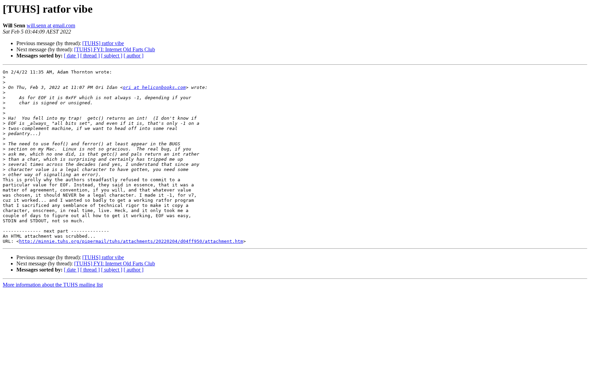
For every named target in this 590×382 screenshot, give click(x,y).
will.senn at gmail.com (51, 25)
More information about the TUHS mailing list (53, 285)
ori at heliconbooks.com (154, 87)
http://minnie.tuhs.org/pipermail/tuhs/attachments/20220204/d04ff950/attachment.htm (131, 241)
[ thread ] (90, 55)
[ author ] (133, 55)
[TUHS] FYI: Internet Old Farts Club (114, 49)
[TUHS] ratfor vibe (103, 43)
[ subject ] (111, 55)
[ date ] (71, 55)
